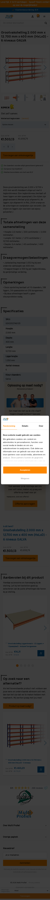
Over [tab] (41, 426)
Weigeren (25, 478)
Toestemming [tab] (9, 426)
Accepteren (25, 470)
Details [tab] (25, 426)
